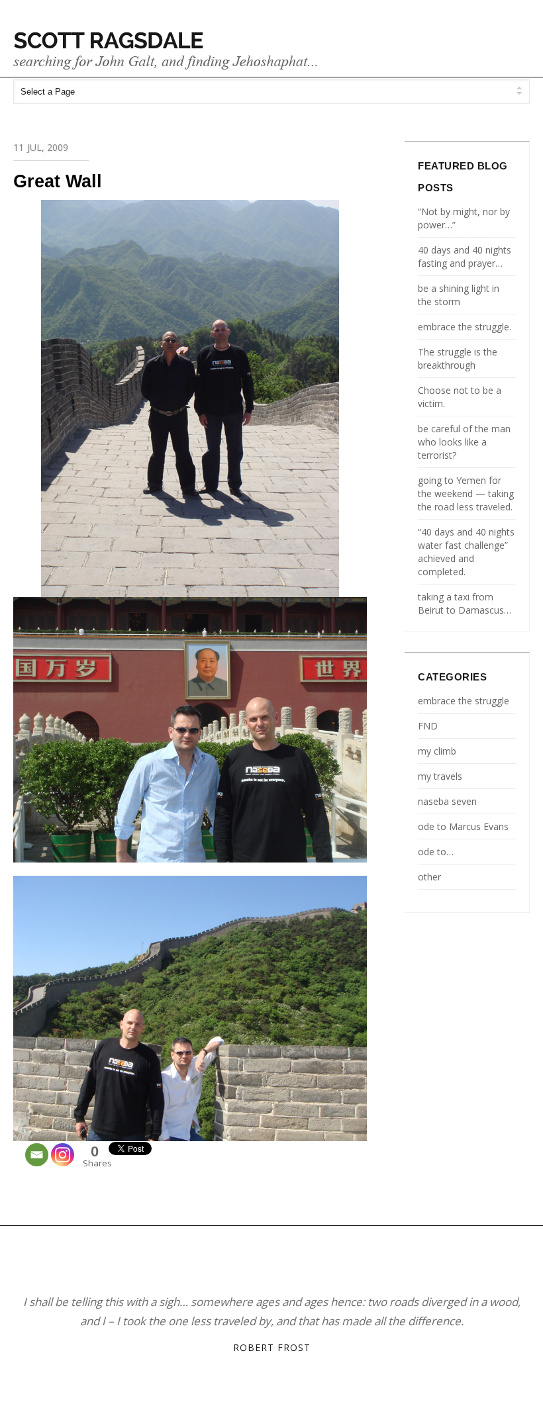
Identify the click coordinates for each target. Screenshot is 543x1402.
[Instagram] (62, 1154)
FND (428, 726)
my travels (440, 776)
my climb (437, 751)
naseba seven (447, 801)
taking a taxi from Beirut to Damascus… (464, 603)
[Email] (36, 1154)
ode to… (436, 851)
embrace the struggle (463, 700)
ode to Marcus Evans (463, 826)
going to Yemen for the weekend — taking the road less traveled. (466, 493)
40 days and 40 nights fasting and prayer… (464, 256)
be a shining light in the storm (458, 295)
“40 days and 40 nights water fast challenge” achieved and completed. (466, 552)
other (429, 876)
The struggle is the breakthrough (457, 358)
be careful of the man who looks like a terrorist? (464, 441)
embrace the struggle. (464, 326)
